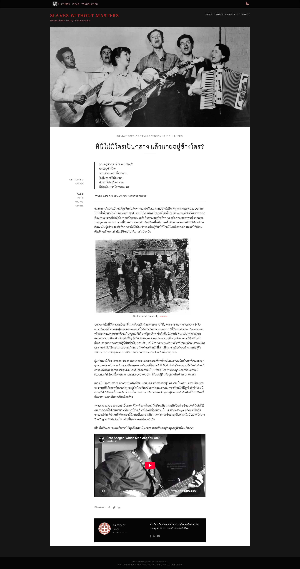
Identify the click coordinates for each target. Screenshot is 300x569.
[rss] (247, 4)
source (163, 316)
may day (79, 201)
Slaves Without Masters (84, 16)
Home (209, 14)
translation (89, 4)
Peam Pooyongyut (151, 136)
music (80, 197)
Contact (244, 14)
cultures (64, 4)
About (231, 14)
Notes (219, 14)
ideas (75, 4)
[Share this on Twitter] (114, 507)
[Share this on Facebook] (109, 507)
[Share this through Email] (119, 507)
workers (79, 205)
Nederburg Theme (151, 565)
